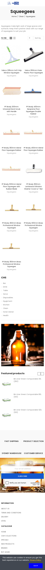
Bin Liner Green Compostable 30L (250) (27, 380)
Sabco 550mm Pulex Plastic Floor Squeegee (33, 71)
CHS (3, 277)
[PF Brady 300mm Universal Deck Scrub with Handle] (11, 91)
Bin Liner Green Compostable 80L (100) (27, 395)
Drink (5, 287)
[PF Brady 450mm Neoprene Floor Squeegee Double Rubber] (33, 91)
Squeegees (11, 75)
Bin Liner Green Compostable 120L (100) (28, 411)
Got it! (35, 566)
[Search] (38, 3)
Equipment (7, 301)
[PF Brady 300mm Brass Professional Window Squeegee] (33, 207)
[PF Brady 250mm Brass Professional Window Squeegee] (11, 207)
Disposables (8, 297)
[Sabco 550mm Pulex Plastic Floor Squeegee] (33, 55)
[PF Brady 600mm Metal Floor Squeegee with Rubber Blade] (11, 169)
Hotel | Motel (8, 312)
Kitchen (6, 305)
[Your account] (42, 3)
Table (5, 290)
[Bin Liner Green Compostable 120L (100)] (6, 415)
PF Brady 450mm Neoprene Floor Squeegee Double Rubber (33, 110)
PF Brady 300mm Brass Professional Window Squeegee (33, 225)
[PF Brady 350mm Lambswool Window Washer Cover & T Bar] (33, 169)
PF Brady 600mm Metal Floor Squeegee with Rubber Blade (11, 186)
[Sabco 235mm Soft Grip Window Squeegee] (11, 55)
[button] (39, 373)
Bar (4, 283)
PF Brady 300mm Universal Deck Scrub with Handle (11, 109)
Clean (5, 308)
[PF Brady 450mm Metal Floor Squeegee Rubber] (33, 132)
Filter (3, 38)
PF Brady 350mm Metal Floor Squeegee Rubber (11, 149)
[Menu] (2, 3)
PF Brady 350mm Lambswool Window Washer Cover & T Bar (33, 186)
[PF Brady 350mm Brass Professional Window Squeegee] (11, 246)
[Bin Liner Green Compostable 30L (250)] (6, 384)
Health (6, 315)
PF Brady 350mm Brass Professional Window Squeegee (11, 264)
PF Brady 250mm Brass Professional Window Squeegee (11, 225)
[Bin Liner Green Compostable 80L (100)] (6, 399)
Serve (5, 294)
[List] (14, 38)
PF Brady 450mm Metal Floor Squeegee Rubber (33, 149)
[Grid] (11, 38)
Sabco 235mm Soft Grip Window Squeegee (12, 71)
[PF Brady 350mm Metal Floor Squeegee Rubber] (11, 132)
